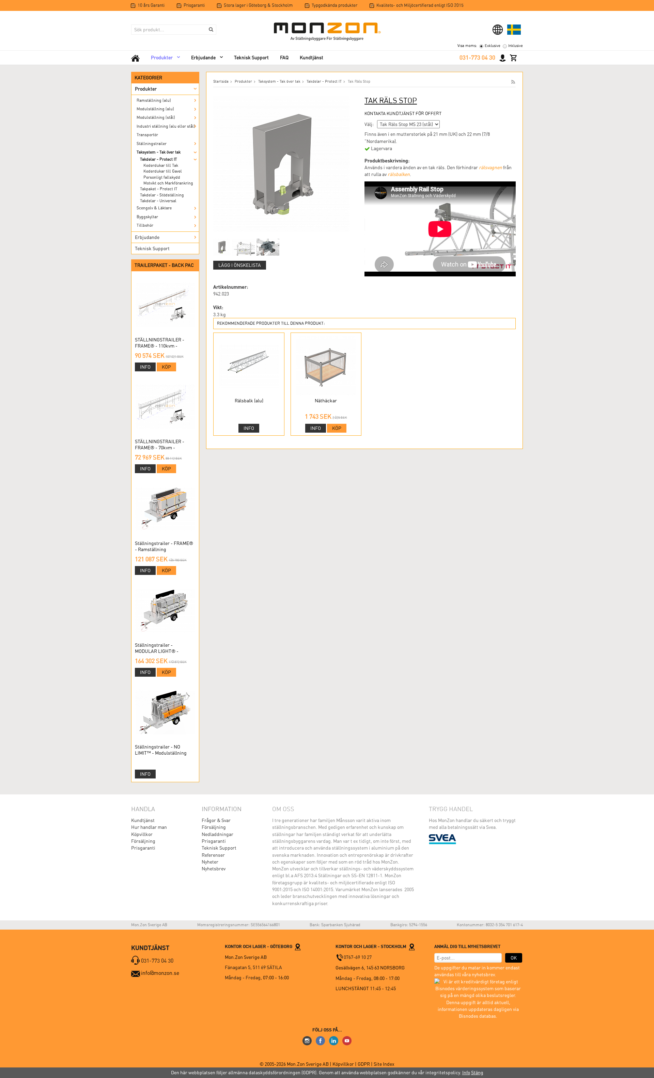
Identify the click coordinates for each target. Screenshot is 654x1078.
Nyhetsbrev (213, 868)
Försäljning (143, 841)
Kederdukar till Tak (160, 165)
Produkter (162, 57)
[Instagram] (307, 1040)
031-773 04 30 (477, 57)
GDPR (364, 1064)
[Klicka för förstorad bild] (281, 163)
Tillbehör (145, 225)
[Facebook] (320, 1040)
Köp (166, 367)
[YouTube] (347, 1040)
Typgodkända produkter (334, 5)
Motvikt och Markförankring (168, 183)
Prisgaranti (194, 5)
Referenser (213, 855)
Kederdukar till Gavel (162, 171)
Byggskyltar (147, 216)
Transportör (147, 134)
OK (514, 958)
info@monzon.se (160, 973)
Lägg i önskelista (239, 265)
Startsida (221, 81)
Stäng (477, 1072)
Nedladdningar (217, 834)
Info (145, 367)
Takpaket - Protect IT (158, 189)
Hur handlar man (149, 827)
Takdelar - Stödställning (162, 195)
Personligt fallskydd (161, 177)
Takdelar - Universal (158, 200)
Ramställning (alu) (154, 100)
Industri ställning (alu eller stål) (166, 126)
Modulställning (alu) (155, 109)
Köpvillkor (142, 834)
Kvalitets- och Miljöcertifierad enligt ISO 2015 (420, 5)
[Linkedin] (333, 1040)
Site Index (384, 1064)
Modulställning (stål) (156, 117)
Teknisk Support (251, 57)
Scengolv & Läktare (154, 208)
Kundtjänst (311, 57)
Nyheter (210, 862)
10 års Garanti (151, 5)
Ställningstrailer (152, 143)
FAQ (284, 57)
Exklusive (492, 46)
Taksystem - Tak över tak (159, 152)
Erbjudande (203, 57)
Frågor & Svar (216, 820)
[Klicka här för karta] (297, 946)
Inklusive (515, 46)
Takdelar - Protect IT (158, 159)
